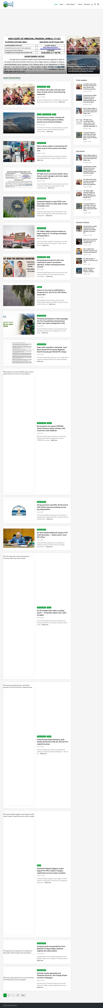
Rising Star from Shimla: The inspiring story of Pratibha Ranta (90, 241)
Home (56, 4)
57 (18, 995)
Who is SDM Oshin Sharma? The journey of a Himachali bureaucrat (90, 250)
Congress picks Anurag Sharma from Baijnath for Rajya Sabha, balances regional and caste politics (51, 948)
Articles (39, 114)
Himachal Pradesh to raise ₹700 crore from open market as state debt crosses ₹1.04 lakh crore (52, 204)
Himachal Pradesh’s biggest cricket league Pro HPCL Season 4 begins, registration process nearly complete (51, 870)
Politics (49, 607)
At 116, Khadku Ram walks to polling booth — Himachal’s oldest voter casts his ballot (51, 613)
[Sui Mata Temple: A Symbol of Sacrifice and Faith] (79, 259)
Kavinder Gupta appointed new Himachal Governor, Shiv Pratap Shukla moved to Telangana (52, 975)
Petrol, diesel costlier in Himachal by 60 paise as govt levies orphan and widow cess (52, 148)
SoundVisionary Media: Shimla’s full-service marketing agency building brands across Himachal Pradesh (51, 119)
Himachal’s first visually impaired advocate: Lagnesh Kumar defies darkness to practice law (90, 230)
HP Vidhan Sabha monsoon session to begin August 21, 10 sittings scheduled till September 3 (51, 233)
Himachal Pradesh (41, 86)
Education (87, 4)
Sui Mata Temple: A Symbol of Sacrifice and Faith (90, 260)
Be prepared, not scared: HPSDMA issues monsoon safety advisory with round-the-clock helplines (51, 428)
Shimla (54, 114)
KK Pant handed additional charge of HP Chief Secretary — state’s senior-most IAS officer (52, 535)
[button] (58, 38)
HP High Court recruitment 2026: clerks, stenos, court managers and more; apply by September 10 (52, 176)
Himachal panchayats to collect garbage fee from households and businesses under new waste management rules (52, 321)
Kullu (48, 86)
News (61, 4)
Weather (39, 287)
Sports (38, 865)
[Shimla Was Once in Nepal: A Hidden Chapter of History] (79, 268)
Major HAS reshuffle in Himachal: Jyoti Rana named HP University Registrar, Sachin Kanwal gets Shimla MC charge (52, 349)
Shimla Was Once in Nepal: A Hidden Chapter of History (89, 270)
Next (23, 995)
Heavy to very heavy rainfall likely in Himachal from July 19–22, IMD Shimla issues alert (51, 292)
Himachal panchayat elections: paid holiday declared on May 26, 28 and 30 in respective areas (52, 742)
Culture (80, 4)
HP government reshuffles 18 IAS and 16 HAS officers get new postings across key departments (52, 507)
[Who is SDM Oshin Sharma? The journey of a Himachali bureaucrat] (79, 249)
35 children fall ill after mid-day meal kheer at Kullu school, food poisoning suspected (51, 92)
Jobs (48, 170)
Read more (62, 102)
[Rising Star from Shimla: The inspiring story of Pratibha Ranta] (79, 239)
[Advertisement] (51, 21)
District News (70, 4)
